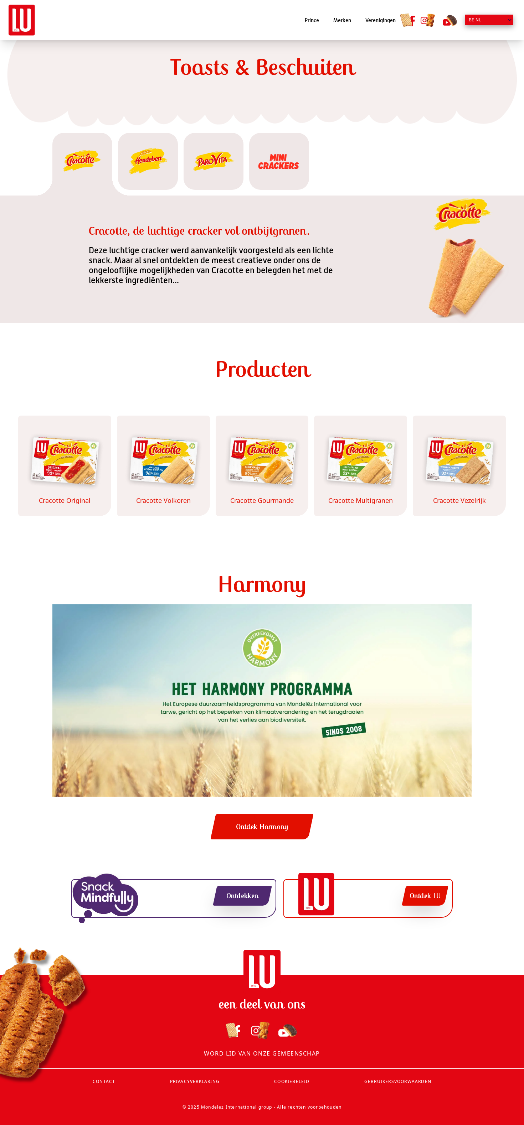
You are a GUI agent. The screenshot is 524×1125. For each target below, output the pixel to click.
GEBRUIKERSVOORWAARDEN (397, 1081)
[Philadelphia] (22, 20)
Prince (312, 20)
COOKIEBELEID (291, 1081)
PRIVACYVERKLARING (195, 1081)
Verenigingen (380, 20)
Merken (342, 20)
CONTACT (104, 1081)
